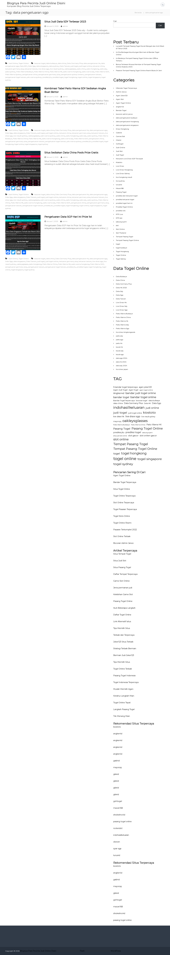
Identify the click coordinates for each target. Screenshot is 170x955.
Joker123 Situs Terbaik (123, 642)
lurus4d (119, 185)
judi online (152, 407)
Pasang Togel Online (147, 428)
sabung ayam (121, 222)
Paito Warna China (41, 72)
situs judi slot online (120, 436)
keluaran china (98, 66)
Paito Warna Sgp (122, 328)
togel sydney (43, 144)
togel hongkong (70, 77)
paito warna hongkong (72, 72)
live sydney (120, 181)
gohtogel (117, 801)
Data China (120, 280)
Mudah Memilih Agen (123, 689)
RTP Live (119, 214)
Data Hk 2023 (121, 288)
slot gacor (133, 435)
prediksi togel (58, 77)
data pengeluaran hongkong (127, 121)
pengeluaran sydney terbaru (72, 74)
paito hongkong (92, 69)
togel (118, 244)
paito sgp (119, 340)
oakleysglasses (70, 69)
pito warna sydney (34, 77)
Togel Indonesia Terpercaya (126, 682)
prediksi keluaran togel (125, 199)
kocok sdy (120, 351)
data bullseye (51, 63)
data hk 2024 (121, 362)
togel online (82, 77)
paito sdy (103, 69)
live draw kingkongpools (125, 332)
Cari (115, 21)
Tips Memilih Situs (121, 628)
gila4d (116, 774)
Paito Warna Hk (122, 321)
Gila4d (118, 140)
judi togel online (85, 66)
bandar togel (121, 397)
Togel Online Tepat (122, 702)
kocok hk (119, 347)
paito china (81, 69)
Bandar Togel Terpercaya (124, 401)
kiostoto (149, 412)
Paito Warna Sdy (122, 325)
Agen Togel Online (123, 103)
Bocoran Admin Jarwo (123, 543)
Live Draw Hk (121, 302)
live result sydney (57, 69)
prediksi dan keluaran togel (127, 196)
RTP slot (119, 218)
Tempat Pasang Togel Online (127, 240)
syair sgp (117, 848)
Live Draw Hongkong (124, 170)
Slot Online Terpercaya (123, 502)
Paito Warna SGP (102, 72)
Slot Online (120, 229)
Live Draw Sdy (121, 306)
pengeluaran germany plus (49, 74)
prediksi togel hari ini (124, 203)
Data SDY (23, 66)
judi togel (74, 66)
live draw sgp (44, 69)
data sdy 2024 (121, 366)
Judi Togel (120, 155)
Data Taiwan (65, 66)
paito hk (119, 343)
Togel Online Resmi (122, 523)
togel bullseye (121, 248)
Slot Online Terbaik (121, 536)
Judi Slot (119, 151)
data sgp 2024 (121, 358)
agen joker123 (145, 387)
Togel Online (24, 63)
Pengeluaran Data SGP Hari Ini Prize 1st (68, 216)
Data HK (147, 403)
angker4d (120, 107)
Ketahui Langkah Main (123, 696)
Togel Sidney (121, 259)
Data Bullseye (121, 276)
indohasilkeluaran (128, 407)
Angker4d (118, 393)
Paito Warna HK (56, 72)
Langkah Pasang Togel (124, 709)
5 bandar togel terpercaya (125, 387)
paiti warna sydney (48, 136)
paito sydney (10, 72)
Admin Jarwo (121, 92)
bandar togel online (143, 397)
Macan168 (120, 188)
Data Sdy (119, 291)
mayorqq (117, 421)
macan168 (118, 808)
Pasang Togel (121, 192)
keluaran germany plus (14, 69)
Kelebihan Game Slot (123, 594)
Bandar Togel (121, 110)
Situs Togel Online (121, 489)
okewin (116, 842)
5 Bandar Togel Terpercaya (126, 88)
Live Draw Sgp (122, 310)
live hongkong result (124, 177)
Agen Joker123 (122, 96)
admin (65, 26)
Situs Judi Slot (119, 560)
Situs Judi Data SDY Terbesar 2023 (65, 21)
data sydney (54, 66)
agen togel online (146, 390)
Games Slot (120, 136)
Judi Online (13, 63)
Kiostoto (119, 162)
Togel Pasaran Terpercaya (125, 509)
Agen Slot (120, 99)
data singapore (42, 66)
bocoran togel (39, 63)
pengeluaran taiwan (93, 74)
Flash (82, 951)
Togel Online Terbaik (122, 669)
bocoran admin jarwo (124, 114)
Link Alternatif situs (122, 621)
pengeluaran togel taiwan (15, 77)
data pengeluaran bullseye (126, 118)
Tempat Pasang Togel (124, 237)
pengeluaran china (29, 74)
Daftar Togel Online (122, 615)
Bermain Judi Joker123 (123, 655)
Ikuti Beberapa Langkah (124, 608)
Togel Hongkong (122, 251)
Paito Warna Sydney (13, 74)
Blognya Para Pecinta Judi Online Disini (36, 3)
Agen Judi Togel (120, 390)
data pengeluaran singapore (127, 125)
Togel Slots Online (121, 516)
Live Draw (120, 166)
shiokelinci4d (119, 815)
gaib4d (116, 760)
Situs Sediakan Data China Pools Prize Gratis (71, 152)
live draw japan (122, 369)
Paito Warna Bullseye (24, 72)
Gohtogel (119, 144)
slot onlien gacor (148, 435)
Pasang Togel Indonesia (124, 675)
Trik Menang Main (121, 716)
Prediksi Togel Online (124, 207)
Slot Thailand (121, 233)
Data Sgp (31, 66)
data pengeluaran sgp (98, 130)
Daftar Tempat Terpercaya (125, 574)
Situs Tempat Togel (122, 554)
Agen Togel (133, 390)
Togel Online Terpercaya (124, 496)
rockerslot (117, 828)
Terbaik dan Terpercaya (123, 635)
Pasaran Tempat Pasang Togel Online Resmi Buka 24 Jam (139, 70)
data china (62, 63)
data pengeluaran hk (92, 63)
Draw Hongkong (122, 129)
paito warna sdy (88, 72)
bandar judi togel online (141, 393)
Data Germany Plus (75, 63)
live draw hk (118, 416)
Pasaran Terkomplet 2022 (125, 529)
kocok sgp (120, 354)
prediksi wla (120, 211)
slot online (121, 439)
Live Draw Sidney (123, 173)
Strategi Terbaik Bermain (124, 648)
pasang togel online (122, 821)
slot (117, 225)
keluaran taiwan (31, 69)
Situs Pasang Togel (122, 567)
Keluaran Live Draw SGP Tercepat (129, 159)
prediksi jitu (47, 77)
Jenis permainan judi (122, 587)
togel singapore (94, 77)
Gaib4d (119, 133)
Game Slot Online (121, 581)
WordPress (116, 951)
